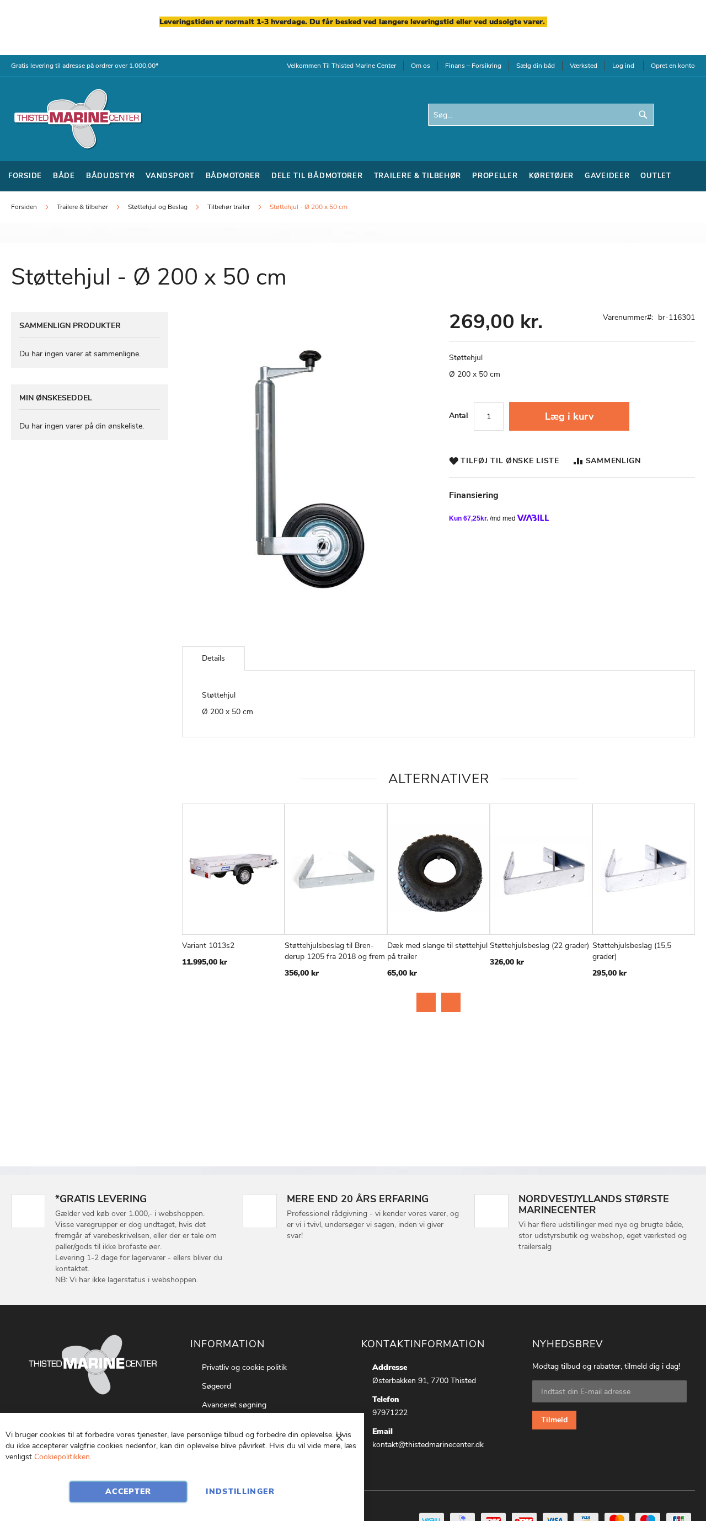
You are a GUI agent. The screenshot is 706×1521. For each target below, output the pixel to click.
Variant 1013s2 (208, 945)
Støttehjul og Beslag (158, 206)
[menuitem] (25, 176)
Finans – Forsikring (473, 65)
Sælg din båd (535, 65)
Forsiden (24, 206)
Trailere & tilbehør (82, 206)
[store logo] (77, 119)
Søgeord (216, 1386)
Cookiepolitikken (62, 1457)
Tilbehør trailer (228, 206)
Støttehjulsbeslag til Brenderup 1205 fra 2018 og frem (335, 951)
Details (213, 658)
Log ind (623, 65)
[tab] (213, 658)
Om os (420, 65)
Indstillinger (240, 1491)
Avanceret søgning (234, 1405)
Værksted (583, 65)
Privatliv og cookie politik (244, 1367)
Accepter (128, 1491)
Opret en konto (673, 65)
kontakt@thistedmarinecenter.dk (428, 1444)
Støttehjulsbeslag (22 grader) (539, 945)
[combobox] (541, 115)
